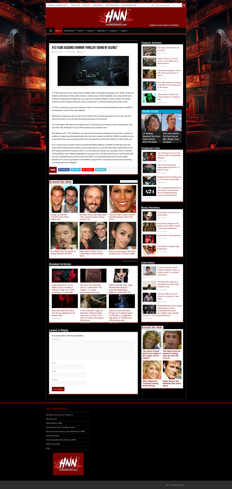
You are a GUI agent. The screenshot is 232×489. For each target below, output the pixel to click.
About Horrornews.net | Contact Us (59, 415)
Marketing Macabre (129, 5)
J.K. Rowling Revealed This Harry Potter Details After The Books (151, 137)
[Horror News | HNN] (116, 17)
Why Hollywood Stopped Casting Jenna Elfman (150, 383)
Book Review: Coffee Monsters (169, 235)
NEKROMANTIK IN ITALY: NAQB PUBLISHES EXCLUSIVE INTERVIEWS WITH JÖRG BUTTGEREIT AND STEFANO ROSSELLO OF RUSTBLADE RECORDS (162, 311)
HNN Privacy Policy (53, 444)
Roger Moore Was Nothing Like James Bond (172, 383)
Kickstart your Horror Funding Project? (60, 427)
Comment (55, 339)
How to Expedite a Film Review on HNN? (61, 440)
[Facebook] (155, 5)
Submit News (98, 5)
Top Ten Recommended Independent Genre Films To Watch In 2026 (168, 167)
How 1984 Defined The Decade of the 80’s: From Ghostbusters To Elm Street (169, 85)
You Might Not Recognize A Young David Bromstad (63, 252)
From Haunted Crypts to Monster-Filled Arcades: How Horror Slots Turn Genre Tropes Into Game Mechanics (91, 315)
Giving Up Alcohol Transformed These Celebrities (59, 216)
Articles (90, 31)
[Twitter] (157, 5)
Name (54, 363)
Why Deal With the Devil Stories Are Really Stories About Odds (63, 313)
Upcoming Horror (112, 5)
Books (80, 31)
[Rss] (152, 5)
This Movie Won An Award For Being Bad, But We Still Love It (172, 354)
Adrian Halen (58, 52)
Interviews (101, 31)
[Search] (184, 5)
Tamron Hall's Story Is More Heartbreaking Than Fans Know (122, 216)
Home (51, 39)
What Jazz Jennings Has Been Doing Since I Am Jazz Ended (122, 252)
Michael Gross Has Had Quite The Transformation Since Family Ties (93, 216)
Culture (123, 31)
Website (55, 380)
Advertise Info (51, 419)
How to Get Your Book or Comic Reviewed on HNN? (65, 431)
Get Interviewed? (52, 436)
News (58, 31)
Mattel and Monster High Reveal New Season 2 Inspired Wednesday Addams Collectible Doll (121, 289)
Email (54, 371)
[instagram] (168, 5)
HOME (50, 30)
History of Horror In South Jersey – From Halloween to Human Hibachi (167, 61)
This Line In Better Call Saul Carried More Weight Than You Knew (171, 137)
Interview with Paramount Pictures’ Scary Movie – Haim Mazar (168, 296)
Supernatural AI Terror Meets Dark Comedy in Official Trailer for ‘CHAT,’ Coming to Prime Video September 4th (63, 290)
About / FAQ (75, 5)
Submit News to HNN (54, 423)
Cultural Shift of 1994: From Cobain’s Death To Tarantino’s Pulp (168, 96)
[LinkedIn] (163, 5)
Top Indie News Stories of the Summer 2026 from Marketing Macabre (169, 155)
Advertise (86, 5)
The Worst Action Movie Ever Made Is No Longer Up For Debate (152, 354)
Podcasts (113, 31)
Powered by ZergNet (130, 261)
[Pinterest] (160, 5)
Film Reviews (69, 31)
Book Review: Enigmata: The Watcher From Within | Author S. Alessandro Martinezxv (168, 226)
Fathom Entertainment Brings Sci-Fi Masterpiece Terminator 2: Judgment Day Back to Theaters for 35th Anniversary (121, 315)
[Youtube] (165, 5)
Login (48, 448)
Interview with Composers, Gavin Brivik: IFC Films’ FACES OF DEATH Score (168, 284)
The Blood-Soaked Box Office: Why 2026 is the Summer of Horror (169, 73)
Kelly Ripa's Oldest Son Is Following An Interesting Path (91, 253)
